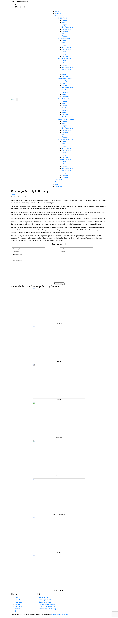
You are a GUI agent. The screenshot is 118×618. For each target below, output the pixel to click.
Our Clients (18, 606)
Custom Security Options (66, 119)
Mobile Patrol (62, 18)
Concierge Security (64, 38)
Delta (63, 22)
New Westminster (67, 27)
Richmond (65, 31)
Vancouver (65, 36)
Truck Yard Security (64, 159)
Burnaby (64, 20)
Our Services (59, 16)
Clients (57, 182)
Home (57, 11)
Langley (64, 25)
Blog (56, 184)
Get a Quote (59, 180)
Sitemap (17, 609)
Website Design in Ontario (59, 614)
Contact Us (58, 186)
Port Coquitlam (67, 29)
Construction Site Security (66, 139)
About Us (58, 13)
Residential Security (64, 58)
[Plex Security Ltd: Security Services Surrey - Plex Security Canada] (13, 99)
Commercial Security (65, 79)
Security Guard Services (66, 99)
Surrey (64, 34)
